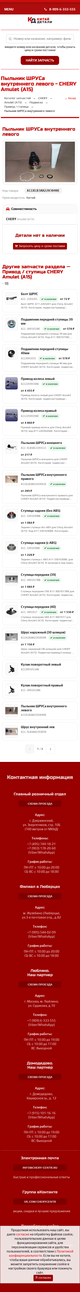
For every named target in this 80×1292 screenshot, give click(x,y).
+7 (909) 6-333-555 (41, 1020)
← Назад (70, 98)
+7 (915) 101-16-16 (41, 1113)
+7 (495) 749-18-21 (41, 844)
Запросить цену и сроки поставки (41, 246)
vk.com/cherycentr (40, 1201)
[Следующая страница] (50, 748)
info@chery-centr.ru (40, 1167)
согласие (22, 1234)
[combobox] (40, 38)
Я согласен (43, 1277)
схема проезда (40, 803)
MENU (8, 9)
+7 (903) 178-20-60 (41, 848)
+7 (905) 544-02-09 (41, 932)
